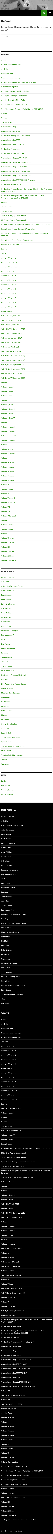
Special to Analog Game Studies (13, 746)
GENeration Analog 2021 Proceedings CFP (17, 136)
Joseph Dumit (6, 666)
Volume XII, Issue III (8, 556)
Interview (5, 653)
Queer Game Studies (9, 724)
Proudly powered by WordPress (11, 1531)
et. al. (3, 639)
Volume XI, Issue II (8, 542)
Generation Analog (8, 127)
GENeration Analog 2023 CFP (12, 153)
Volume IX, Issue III (8, 471)
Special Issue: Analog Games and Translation (18, 229)
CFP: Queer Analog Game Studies (14, 96)
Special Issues (6, 122)
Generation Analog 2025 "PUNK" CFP (15, 171)
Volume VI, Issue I (8, 498)
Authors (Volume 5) (8, 289)
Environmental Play (8, 635)
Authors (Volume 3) (8, 280)
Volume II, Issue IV (8, 413)
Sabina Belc (5, 728)
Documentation (7, 73)
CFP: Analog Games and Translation (15, 91)
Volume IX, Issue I (8, 462)
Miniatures (5, 697)
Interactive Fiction (8, 648)
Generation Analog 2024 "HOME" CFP (16, 162)
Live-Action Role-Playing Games (13, 684)
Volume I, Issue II (7, 387)
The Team (5, 253)
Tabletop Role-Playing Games (12, 755)
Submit (4, 249)
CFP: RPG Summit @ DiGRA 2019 (14, 104)
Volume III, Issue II (8, 427)
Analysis (4, 69)
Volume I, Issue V (7, 396)
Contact (4, 118)
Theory (4, 759)
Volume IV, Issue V (8, 453)
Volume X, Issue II (8, 529)
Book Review (6, 599)
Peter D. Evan (6, 711)
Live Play (4, 679)
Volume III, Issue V (8, 440)
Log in (3, 781)
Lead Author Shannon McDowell (13, 675)
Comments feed (7, 790)
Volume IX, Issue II (8, 467)
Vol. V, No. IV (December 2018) (13, 360)
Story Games (6, 751)
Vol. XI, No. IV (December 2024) (13, 378)
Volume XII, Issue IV (8, 560)
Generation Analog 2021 (10, 131)
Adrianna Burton (7, 577)
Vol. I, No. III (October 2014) (11, 320)
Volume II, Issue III (8, 409)
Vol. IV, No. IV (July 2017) (10, 347)
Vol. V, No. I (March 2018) (11, 351)
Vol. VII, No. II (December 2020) (13, 369)
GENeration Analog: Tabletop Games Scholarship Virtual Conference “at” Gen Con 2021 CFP (22, 197)
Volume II (5, 400)
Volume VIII (5, 511)
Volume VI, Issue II (8, 502)
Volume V (5, 485)
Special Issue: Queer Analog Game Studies (17, 240)
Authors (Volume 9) (8, 307)
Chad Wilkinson (7, 613)
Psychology (5, 719)
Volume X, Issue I (7, 525)
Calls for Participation (9, 87)
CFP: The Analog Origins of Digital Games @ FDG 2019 (22, 109)
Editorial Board (7, 311)
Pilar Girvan (5, 715)
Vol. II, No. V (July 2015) (10, 325)
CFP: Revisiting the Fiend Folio (13, 100)
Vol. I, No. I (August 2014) (10, 316)
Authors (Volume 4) (8, 285)
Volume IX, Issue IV (8, 480)
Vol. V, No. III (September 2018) (13, 356)
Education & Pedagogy (9, 631)
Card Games (6, 608)
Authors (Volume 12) (9, 271)
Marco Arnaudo (7, 688)
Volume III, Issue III (8, 431)
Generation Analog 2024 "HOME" (14, 158)
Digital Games (6, 626)
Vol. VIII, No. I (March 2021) (11, 373)
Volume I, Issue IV (8, 391)
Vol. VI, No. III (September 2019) (13, 365)
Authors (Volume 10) (9, 262)
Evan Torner (5, 644)
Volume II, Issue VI (8, 418)
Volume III (5, 422)
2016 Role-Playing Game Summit (13, 216)
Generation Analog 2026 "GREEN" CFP (16, 176)
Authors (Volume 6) (8, 293)
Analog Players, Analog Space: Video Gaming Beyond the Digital (25, 224)
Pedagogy (5, 706)
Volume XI (5, 534)
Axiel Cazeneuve (7, 590)
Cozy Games (6, 617)
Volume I (4, 382)
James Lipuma (6, 657)
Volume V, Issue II (8, 489)
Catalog (4, 113)
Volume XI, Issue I (8, 538)
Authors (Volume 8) (8, 302)
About (3, 60)
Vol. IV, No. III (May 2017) (10, 342)
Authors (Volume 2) (8, 276)
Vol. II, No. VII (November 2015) (13, 329)
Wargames (5, 764)
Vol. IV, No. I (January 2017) (11, 338)
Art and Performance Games (12, 586)
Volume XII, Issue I (8, 551)
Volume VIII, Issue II (8, 516)
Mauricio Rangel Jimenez (10, 693)
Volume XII (5, 547)
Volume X (5, 520)
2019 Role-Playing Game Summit (13, 220)
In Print (4, 202)
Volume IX (5, 458)
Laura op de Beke (7, 671)
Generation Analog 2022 (10, 140)
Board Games (6, 595)
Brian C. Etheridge (8, 604)
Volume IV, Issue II (8, 449)
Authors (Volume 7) (8, 298)
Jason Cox (5, 662)
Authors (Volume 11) (9, 267)
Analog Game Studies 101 (11, 64)
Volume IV (5, 445)
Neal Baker (5, 702)
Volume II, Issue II (7, 405)
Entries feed (5, 785)
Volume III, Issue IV (8, 436)
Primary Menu (50, 13)
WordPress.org (7, 794)
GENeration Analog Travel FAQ (13, 184)
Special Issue (6, 742)
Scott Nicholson (7, 733)
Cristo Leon (5, 622)
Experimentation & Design (11, 78)
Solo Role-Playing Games (10, 737)
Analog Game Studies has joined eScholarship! (18, 82)
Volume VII (5, 507)
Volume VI (5, 494)
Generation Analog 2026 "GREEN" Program (18, 180)
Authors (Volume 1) (8, 258)
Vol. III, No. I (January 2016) (11, 333)
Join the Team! (6, 207)
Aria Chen (5, 582)
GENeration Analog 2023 (10, 149)
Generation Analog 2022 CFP (12, 144)
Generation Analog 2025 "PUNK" (14, 167)
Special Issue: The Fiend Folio (12, 244)
